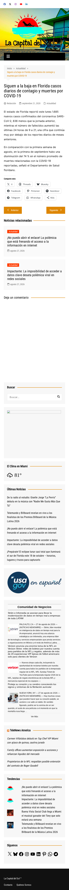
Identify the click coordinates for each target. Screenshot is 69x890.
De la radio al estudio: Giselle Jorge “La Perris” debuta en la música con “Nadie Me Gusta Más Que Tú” (33, 501)
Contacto (8, 885)
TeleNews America (20, 730)
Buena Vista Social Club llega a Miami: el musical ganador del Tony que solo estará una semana (42, 815)
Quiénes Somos (24, 885)
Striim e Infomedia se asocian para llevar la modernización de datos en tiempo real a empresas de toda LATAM (34, 616)
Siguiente (54, 210)
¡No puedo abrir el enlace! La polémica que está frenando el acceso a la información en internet (31, 241)
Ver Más (34, 716)
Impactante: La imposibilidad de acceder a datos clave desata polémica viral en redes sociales (34, 275)
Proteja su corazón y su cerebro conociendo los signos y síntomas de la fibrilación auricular (32, 685)
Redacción (11, 103)
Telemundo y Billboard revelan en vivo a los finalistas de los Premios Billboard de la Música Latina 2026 (31, 517)
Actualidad (51, 103)
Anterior (15, 210)
